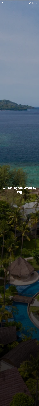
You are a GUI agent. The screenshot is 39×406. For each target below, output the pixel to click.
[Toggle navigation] (2, 3)
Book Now (7, 2)
